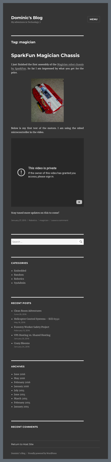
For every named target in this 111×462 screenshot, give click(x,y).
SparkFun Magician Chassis (45, 55)
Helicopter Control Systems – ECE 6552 (36, 318)
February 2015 (22, 402)
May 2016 (19, 378)
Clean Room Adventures (27, 310)
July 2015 (19, 390)
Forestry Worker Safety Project (31, 327)
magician (44, 220)
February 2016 (22, 382)
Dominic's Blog (27, 17)
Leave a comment (59, 220)
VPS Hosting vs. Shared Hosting (32, 335)
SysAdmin (20, 282)
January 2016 (21, 386)
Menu (94, 19)
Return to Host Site (22, 444)
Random (19, 274)
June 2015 (19, 394)
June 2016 (19, 374)
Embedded (20, 270)
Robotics (33, 220)
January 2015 (21, 406)
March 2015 (20, 398)
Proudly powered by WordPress (42, 453)
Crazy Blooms (22, 343)
